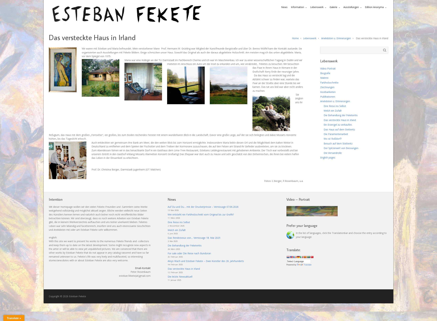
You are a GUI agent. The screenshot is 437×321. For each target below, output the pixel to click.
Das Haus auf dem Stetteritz (339, 129)
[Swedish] (308, 257)
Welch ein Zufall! (333, 110)
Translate (308, 265)
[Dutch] (288, 257)
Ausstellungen (351, 7)
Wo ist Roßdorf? (333, 138)
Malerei (324, 77)
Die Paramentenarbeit (336, 134)
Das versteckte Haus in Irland (340, 120)
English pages (327, 157)
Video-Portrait (328, 68)
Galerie (333, 7)
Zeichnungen (327, 87)
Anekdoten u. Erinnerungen (336, 38)
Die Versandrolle (333, 153)
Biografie (325, 73)
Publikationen (327, 96)
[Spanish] (305, 257)
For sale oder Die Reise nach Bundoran (189, 253)
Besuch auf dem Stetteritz (338, 143)
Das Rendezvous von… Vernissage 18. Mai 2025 (194, 237)
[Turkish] (311, 257)
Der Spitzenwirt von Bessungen (341, 148)
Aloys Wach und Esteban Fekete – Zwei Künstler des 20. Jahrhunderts (206, 261)
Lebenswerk (316, 7)
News (284, 7)
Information (297, 7)
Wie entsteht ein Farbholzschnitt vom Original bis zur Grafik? (201, 214)
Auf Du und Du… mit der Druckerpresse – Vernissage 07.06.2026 (203, 206)
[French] (294, 257)
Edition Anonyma (374, 7)
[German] (298, 257)
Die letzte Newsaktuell (180, 276)
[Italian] (301, 257)
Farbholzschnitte (329, 82)
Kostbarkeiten (328, 92)
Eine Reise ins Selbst (335, 106)
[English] (291, 257)
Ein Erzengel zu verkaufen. (338, 124)
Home (295, 38)
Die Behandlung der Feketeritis (341, 115)
